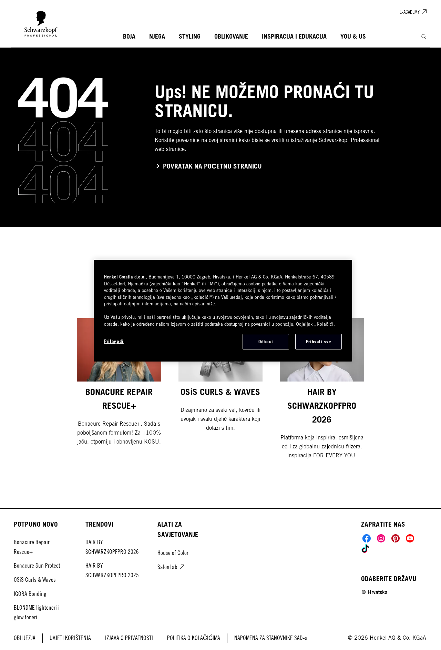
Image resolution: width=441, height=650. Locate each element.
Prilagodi (114, 341)
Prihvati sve (318, 341)
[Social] (366, 538)
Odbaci (265, 341)
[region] (223, 310)
